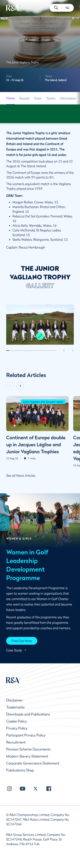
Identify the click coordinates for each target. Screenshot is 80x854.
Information (68, 98)
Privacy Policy (16, 728)
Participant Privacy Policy (25, 735)
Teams (50, 98)
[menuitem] (13, 8)
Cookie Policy (16, 721)
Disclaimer (14, 700)
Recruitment (16, 742)
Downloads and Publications (28, 714)
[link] (10, 98)
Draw (38, 98)
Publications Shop (20, 770)
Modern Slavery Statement (27, 756)
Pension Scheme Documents (28, 749)
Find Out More (22, 641)
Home (10, 98)
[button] (56, 7)
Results (24, 98)
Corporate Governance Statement (32, 763)
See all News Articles (20, 475)
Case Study (14, 650)
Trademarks (15, 707)
